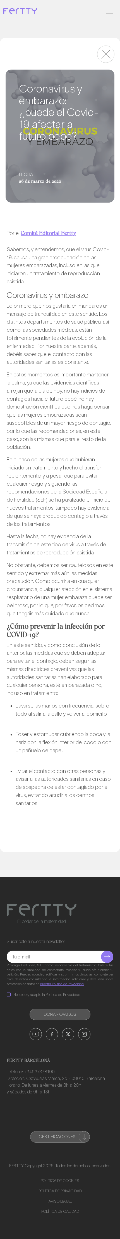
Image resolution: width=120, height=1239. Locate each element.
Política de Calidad (60, 1211)
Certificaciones (57, 1136)
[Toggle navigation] (110, 11)
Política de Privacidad (60, 1191)
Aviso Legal (60, 1201)
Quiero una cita (68, 1226)
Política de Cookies (60, 1180)
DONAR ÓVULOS (60, 1014)
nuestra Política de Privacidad (62, 984)
